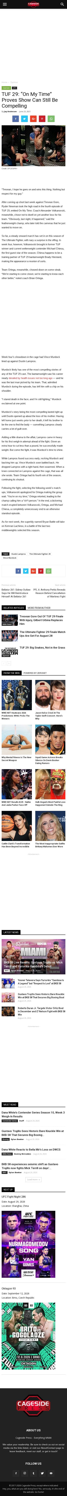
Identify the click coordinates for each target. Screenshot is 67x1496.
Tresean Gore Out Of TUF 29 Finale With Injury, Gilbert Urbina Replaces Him (41, 620)
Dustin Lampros (19, 554)
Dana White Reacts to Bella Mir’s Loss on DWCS (31, 1149)
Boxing (6, 1139)
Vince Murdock (9, 558)
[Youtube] (51, 1473)
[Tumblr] (33, 1473)
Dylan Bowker (17, 970)
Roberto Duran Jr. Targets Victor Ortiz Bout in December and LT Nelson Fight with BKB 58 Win (41, 1011)
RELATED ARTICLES (14, 608)
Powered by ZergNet (35, 673)
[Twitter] (42, 1473)
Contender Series (10, 1121)
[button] (62, 4)
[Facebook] (16, 1473)
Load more (32, 1179)
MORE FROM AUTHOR (39, 608)
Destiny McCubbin (22, 1154)
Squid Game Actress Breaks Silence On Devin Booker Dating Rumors (49, 760)
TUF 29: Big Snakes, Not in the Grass (42, 647)
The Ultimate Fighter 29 (39, 554)
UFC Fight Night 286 (14, 1196)
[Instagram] (24, 1473)
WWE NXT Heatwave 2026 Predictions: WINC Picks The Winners (16, 716)
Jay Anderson (10, 111)
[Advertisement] (33, 43)
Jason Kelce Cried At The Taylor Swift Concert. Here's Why (48, 716)
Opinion (6, 88)
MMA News (7, 624)
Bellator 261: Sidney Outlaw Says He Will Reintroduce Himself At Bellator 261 (16, 593)
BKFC (7, 970)
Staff (21, 1120)
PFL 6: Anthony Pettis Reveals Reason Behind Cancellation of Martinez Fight (49, 593)
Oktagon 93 (9, 1288)
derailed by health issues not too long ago (30, 378)
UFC (14, 88)
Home (4, 82)
